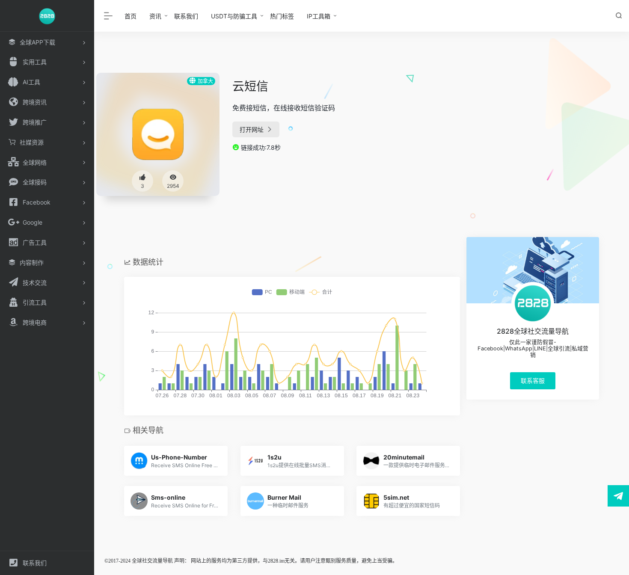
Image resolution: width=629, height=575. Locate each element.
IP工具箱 (318, 16)
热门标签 (282, 16)
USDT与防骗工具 (234, 16)
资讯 (155, 16)
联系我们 (186, 16)
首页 (130, 16)
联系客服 (533, 380)
